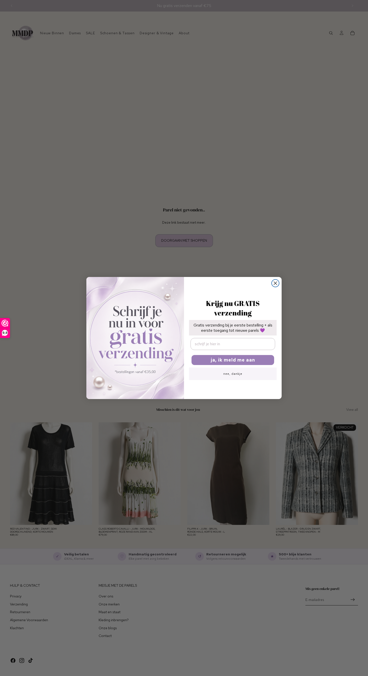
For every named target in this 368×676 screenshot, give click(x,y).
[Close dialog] (275, 283)
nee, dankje (232, 374)
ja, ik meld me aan (233, 360)
